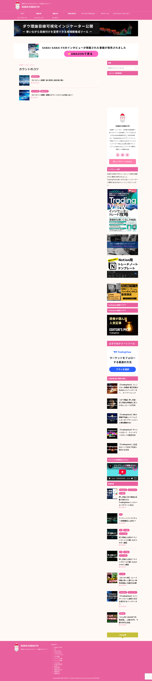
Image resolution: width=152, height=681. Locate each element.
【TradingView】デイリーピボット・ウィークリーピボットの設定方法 (128, 432)
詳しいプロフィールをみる (122, 161)
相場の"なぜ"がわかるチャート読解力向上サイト (34, 649)
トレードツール (22, 17)
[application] (122, 472)
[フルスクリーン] (135, 478)
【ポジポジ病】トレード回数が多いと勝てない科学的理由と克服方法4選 (128, 580)
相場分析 (38, 13)
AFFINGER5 (95, 678)
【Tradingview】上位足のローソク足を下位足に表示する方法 (128, 447)
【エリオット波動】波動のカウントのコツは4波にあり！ (52, 95)
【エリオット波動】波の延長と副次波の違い (47, 80)
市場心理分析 (72, 13)
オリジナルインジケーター (121, 13)
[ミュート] (132, 478)
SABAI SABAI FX (31, 6)
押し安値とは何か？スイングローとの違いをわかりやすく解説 (128, 562)
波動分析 (55, 13)
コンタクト (55, 17)
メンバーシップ (38, 17)
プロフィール (105, 13)
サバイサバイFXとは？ (88, 13)
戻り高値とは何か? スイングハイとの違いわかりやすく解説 (128, 540)
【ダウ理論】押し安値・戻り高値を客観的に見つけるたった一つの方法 (128, 402)
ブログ (22, 13)
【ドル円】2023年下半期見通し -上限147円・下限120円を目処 (128, 620)
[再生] (110, 478)
